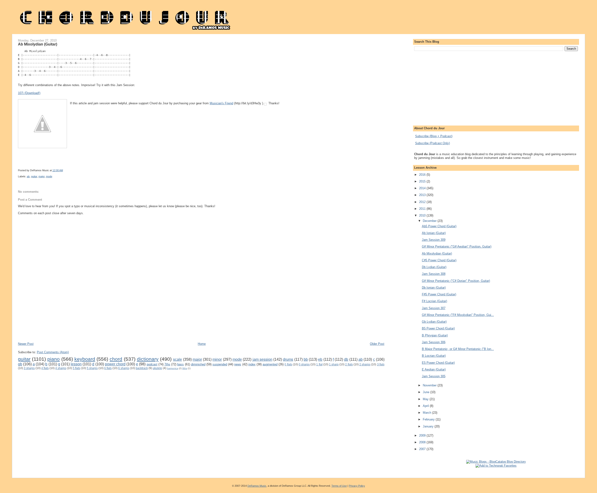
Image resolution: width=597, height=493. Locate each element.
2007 (423, 449)
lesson (76, 364)
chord (116, 359)
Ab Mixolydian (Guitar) (37, 44)
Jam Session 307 (433, 308)
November (430, 385)
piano (53, 359)
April (426, 406)
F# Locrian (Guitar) (434, 301)
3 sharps (29, 368)
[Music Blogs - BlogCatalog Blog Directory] (496, 461)
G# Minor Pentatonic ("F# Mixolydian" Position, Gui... (458, 315)
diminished (198, 364)
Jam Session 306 (433, 342)
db (346, 359)
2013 (423, 195)
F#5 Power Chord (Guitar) (439, 294)
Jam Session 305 (433, 376)
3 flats (381, 364)
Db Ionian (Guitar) (434, 287)
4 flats (45, 368)
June (426, 392)
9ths (184, 368)
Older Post (377, 344)
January (428, 426)
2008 (423, 442)
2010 (423, 215)
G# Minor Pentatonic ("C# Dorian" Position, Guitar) (456, 281)
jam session (262, 359)
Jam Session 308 (433, 274)
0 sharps (304, 364)
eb (320, 359)
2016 (423, 174)
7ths (167, 364)
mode (49, 176)
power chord (115, 364)
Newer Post (26, 344)
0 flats (288, 364)
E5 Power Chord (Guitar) (438, 362)
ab (28, 176)
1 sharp (334, 364)
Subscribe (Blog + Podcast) (433, 136)
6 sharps (123, 368)
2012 (423, 202)
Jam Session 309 (433, 239)
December (430, 221)
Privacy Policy (357, 485)
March (427, 412)
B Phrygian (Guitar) (435, 335)
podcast (152, 364)
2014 (423, 188)
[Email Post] (188, 170)
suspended (219, 364)
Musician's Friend (221, 103)
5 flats (76, 368)
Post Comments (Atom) (53, 352)
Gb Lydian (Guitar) (434, 321)
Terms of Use (339, 485)
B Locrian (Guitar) (434, 355)
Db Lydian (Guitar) (434, 267)
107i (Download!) (29, 93)
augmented (270, 364)
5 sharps (92, 368)
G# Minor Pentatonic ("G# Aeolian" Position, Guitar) (456, 246)
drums (288, 359)
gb (20, 364)
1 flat (319, 364)
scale (177, 359)
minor (217, 359)
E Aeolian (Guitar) (434, 369)
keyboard (84, 359)
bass (180, 364)
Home (202, 344)
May (426, 399)
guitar (34, 176)
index (252, 364)
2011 (423, 208)
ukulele (157, 368)
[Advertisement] (103, 327)
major (41, 176)
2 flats (349, 364)
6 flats (108, 368)
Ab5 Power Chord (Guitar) (439, 226)
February (429, 419)
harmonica (172, 368)
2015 (423, 181)
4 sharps (60, 368)
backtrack (142, 368)
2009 (423, 435)
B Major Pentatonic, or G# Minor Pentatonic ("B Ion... (458, 349)
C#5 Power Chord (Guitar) (439, 260)
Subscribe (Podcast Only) (432, 143)
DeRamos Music (256, 485)
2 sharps (364, 364)
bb (306, 359)
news (237, 364)
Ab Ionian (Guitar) (434, 233)
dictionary (148, 359)
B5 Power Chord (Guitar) (438, 328)
